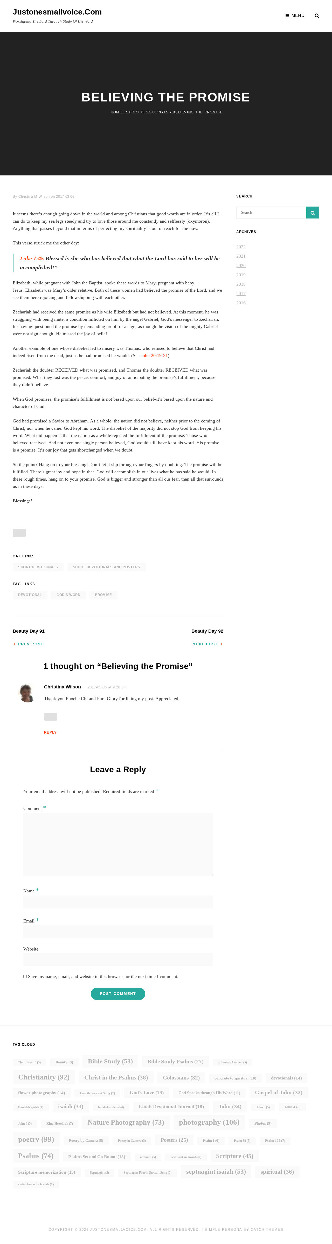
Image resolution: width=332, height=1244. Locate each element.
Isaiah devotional (111, 1107)
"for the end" (29, 1062)
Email (31, 921)
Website (30, 949)
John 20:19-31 (154, 355)
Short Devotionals (147, 112)
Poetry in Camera (132, 1141)
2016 (241, 302)
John (230, 1106)
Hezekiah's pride (30, 1107)
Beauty (64, 1062)
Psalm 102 (275, 1141)
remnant (148, 1157)
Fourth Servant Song (97, 1093)
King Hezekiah (59, 1123)
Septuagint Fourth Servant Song (147, 1172)
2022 (241, 246)
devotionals (286, 1078)
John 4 (293, 1107)
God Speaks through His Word (209, 1093)
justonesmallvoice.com (57, 12)
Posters (174, 1140)
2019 (241, 274)
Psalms (35, 1156)
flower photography (41, 1092)
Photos (263, 1123)
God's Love (147, 1092)
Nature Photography (126, 1122)
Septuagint (99, 1172)
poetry (36, 1139)
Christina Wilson (62, 686)
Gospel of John (278, 1092)
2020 (241, 265)
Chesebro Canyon (232, 1062)
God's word (68, 595)
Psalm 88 (242, 1141)
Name (31, 890)
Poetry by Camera (86, 1140)
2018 (241, 284)
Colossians (181, 1077)
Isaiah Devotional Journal (171, 1106)
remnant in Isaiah (186, 1157)
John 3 (263, 1107)
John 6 (25, 1123)
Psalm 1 (211, 1141)
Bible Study (110, 1061)
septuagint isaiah (216, 1171)
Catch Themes (267, 1230)
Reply (50, 732)
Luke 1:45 (32, 258)
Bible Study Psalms (176, 1061)
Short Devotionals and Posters (106, 567)
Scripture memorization (46, 1172)
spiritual (277, 1171)
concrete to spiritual (235, 1078)
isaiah (70, 1106)
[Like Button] (19, 533)
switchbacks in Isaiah (36, 1184)
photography (209, 1122)
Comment (34, 808)
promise (103, 595)
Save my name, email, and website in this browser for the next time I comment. (103, 976)
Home (116, 112)
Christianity (44, 1077)
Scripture (234, 1155)
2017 (241, 293)
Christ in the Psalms (116, 1077)
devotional (30, 595)
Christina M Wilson (34, 197)
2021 (241, 256)
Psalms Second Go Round (96, 1156)
